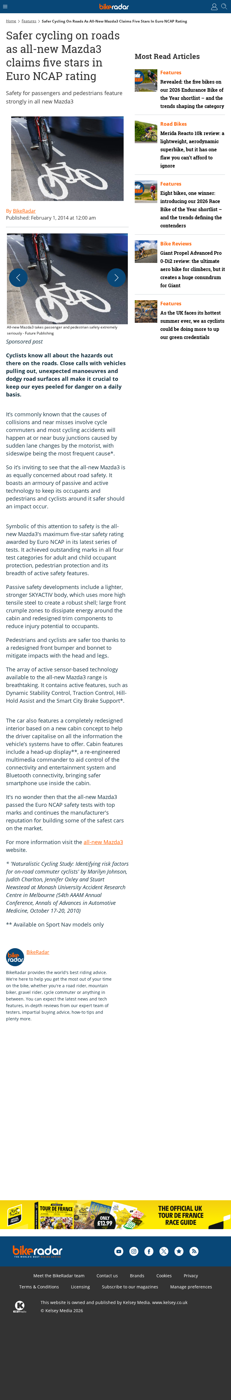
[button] (67, 284)
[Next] (116, 277)
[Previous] (18, 277)
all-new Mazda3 (103, 842)
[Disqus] (99, 1117)
